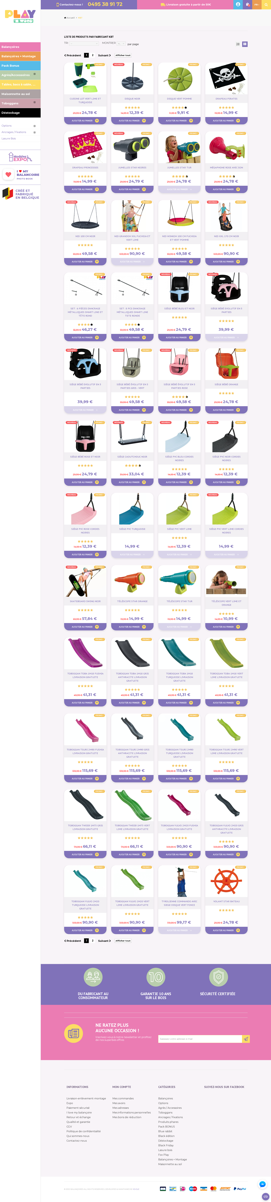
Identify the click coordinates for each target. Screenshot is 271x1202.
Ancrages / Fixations (170, 1117)
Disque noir (132, 98)
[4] (135, 107)
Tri (66, 42)
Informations (77, 1087)
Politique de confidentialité (83, 1131)
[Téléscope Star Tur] (179, 581)
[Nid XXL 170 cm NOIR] (226, 216)
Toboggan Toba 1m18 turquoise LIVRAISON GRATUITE (179, 677)
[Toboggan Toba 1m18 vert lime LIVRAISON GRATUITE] (226, 653)
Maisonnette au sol (170, 1164)
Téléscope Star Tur (179, 601)
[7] (181, 176)
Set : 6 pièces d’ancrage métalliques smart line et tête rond (85, 312)
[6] (180, 176)
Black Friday (166, 1145)
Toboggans (165, 1112)
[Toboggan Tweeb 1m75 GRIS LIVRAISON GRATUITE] (85, 805)
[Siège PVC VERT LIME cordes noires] (226, 508)
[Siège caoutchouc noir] (132, 436)
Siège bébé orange (226, 384)
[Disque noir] (132, 78)
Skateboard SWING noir (85, 601)
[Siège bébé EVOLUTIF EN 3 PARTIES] (226, 288)
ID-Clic (136, 1189)
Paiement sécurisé (78, 1107)
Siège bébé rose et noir (85, 456)
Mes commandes (123, 1098)
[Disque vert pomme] (179, 78)
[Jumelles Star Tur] (179, 147)
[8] (183, 176)
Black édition (166, 1136)
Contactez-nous (76, 1140)
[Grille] (245, 44)
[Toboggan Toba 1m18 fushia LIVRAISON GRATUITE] (85, 653)
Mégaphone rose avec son (226, 167)
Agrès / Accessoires (170, 1107)
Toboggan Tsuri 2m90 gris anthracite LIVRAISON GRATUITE (132, 753)
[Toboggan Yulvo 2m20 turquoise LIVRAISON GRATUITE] (85, 881)
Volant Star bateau (226, 901)
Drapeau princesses (85, 167)
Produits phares (168, 1121)
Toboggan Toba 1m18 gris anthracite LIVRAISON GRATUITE (132, 677)
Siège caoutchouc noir (132, 456)
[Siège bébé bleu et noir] (179, 288)
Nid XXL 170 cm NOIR (226, 236)
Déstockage (165, 1140)
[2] (129, 107)
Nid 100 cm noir (85, 236)
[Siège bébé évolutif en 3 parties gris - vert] (132, 364)
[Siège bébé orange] (226, 364)
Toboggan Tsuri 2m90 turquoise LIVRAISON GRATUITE (179, 753)
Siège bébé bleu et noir (179, 308)
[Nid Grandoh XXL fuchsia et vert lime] (132, 216)
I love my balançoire (79, 1112)
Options (163, 1103)
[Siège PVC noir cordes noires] (226, 436)
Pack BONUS (166, 1126)
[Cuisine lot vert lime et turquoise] (85, 78)
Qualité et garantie (78, 1121)
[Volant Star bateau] (226, 881)
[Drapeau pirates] (226, 78)
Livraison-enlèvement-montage (86, 1098)
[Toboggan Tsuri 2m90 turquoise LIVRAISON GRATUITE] (179, 729)
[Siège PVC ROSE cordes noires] (85, 508)
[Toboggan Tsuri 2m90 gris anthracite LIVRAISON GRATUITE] (132, 729)
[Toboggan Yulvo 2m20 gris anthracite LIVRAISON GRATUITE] (226, 805)
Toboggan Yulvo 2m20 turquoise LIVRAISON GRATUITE (85, 905)
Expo (69, 1103)
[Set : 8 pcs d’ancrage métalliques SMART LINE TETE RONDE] (132, 288)
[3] (132, 107)
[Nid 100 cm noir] (85, 216)
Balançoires (165, 1098)
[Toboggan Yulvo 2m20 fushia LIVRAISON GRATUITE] (179, 805)
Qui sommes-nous (77, 1136)
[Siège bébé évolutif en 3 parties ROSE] (179, 364)
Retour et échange (78, 1117)
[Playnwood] (20, 21)
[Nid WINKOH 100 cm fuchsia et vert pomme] (179, 216)
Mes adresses (120, 1107)
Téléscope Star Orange (132, 601)
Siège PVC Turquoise (132, 528)
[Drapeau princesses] (85, 147)
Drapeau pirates (226, 98)
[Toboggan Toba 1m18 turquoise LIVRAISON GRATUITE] (179, 653)
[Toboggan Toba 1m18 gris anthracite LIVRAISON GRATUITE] (132, 653)
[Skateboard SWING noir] (85, 581)
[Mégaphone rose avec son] (226, 147)
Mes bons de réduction (126, 1117)
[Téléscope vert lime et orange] (226, 581)
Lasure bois (165, 1150)
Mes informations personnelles (131, 1112)
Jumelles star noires (132, 167)
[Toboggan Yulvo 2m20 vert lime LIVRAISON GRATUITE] (132, 881)
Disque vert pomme (179, 98)
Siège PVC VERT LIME (179, 528)
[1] (126, 107)
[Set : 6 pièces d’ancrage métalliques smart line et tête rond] (85, 288)
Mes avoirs (118, 1103)
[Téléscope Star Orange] (132, 581)
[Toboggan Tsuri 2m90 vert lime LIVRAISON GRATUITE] (226, 729)
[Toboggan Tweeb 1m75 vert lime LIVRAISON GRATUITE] (132, 805)
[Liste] (238, 44)
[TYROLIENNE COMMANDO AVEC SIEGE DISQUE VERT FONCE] (179, 881)
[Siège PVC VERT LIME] (179, 508)
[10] (186, 176)
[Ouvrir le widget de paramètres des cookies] (265, 1196)
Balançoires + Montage (172, 1159)
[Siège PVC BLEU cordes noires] (179, 436)
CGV (69, 1126)
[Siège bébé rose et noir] (85, 436)
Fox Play (163, 1154)
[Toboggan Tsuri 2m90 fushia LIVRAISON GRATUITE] (85, 729)
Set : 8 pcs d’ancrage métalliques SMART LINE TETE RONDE (132, 312)
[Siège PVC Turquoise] (132, 508)
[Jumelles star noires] (132, 147)
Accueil (70, 17)
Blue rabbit (165, 1131)
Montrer (109, 42)
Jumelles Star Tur (179, 167)
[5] (138, 107)
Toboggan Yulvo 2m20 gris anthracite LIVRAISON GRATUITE (227, 829)
